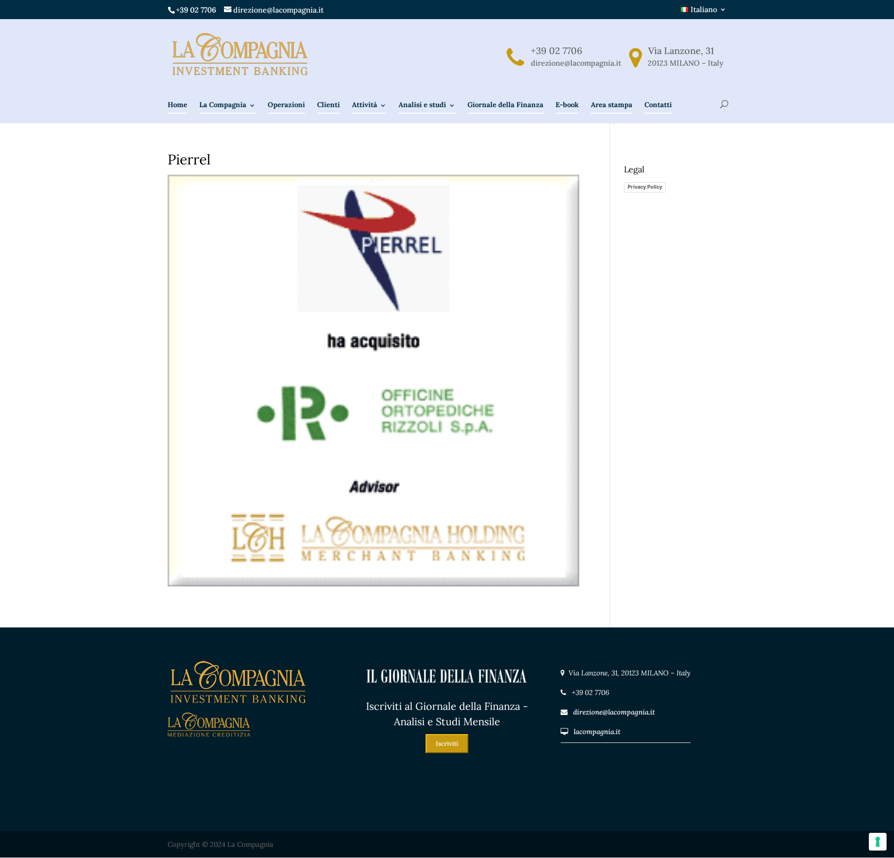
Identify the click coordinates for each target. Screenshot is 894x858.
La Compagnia (222, 104)
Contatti (658, 104)
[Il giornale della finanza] (447, 692)
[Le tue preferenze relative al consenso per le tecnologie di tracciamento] (878, 842)
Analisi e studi (422, 104)
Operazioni (286, 104)
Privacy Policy (645, 187)
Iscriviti (447, 744)
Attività (364, 104)
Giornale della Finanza (505, 104)
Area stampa (611, 104)
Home (177, 104)
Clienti (328, 104)
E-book (567, 104)
